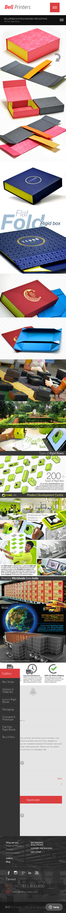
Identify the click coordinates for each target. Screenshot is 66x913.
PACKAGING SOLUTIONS (37, 843)
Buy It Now (8, 737)
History (9, 849)
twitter (15, 873)
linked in (30, 873)
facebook (8, 873)
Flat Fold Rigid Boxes (8, 728)
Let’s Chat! (36, 851)
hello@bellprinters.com (25, 892)
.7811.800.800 (28, 885)
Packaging (8, 709)
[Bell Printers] (17, 7)
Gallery (7, 673)
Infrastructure (13, 852)
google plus (22, 873)
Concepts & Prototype (8, 718)
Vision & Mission (14, 845)
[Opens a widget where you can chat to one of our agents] (54, 907)
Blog (8, 861)
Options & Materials (8, 690)
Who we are (12, 842)
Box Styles (8, 682)
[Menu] (55, 7)
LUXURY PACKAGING (41, 848)
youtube (37, 873)
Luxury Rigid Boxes (9, 701)
